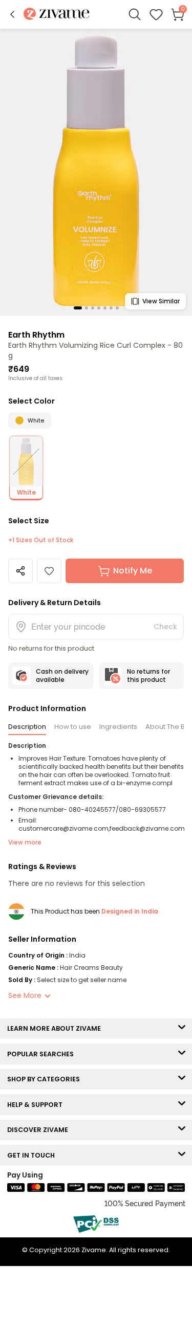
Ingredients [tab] (118, 726)
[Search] (134, 14)
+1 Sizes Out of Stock (40, 540)
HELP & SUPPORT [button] (37, 1104)
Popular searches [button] (42, 1054)
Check (165, 626)
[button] (12, 14)
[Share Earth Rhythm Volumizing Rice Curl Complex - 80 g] (20, 571)
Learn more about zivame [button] (56, 1028)
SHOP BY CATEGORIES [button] (45, 1079)
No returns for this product (148, 675)
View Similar (161, 301)
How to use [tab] (72, 726)
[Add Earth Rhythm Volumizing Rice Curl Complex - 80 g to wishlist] (49, 571)
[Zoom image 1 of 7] (96, 172)
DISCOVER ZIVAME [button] (40, 1129)
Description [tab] (27, 726)
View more (24, 842)
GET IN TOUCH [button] (33, 1155)
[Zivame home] (57, 14)
